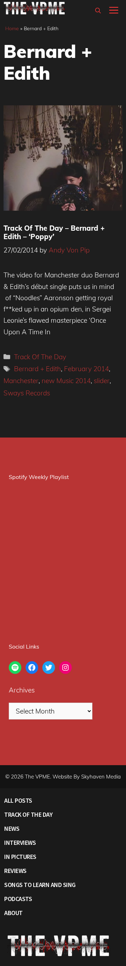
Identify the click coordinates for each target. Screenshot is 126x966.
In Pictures (20, 857)
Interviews (20, 843)
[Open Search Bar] (98, 10)
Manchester (21, 380)
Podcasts (18, 899)
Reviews (15, 871)
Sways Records (27, 393)
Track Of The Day (40, 357)
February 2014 (86, 368)
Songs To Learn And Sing (40, 885)
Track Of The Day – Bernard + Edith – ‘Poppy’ (54, 232)
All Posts (18, 800)
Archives (22, 690)
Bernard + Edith (37, 368)
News (11, 828)
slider (102, 380)
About (13, 913)
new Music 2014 (66, 380)
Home (12, 28)
